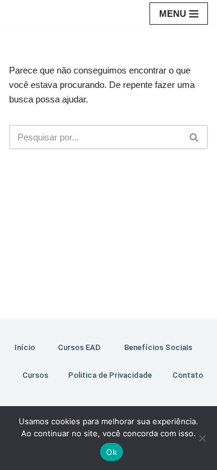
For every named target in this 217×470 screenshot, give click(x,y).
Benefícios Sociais (158, 347)
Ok (111, 452)
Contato (187, 375)
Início (24, 347)
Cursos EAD (79, 347)
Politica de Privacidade (110, 375)
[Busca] (194, 137)
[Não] (202, 438)
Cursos (35, 375)
